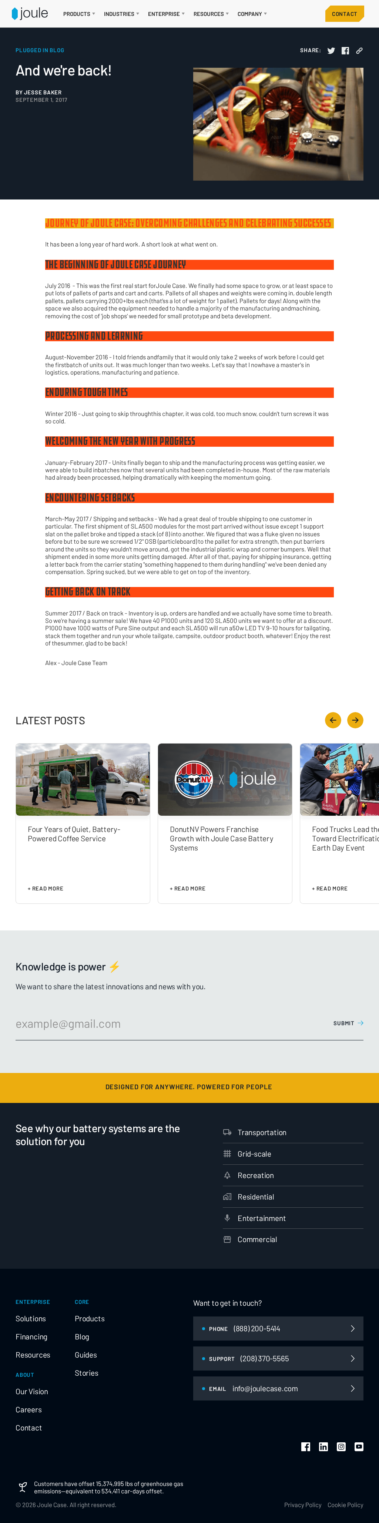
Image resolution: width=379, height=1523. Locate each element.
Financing (31, 1336)
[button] (79, 13)
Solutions (31, 1318)
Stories (86, 1372)
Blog (82, 1336)
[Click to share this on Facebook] (345, 51)
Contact (345, 13)
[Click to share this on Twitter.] (331, 51)
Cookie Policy (345, 1504)
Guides (86, 1354)
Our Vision (32, 1391)
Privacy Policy (303, 1504)
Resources (33, 1354)
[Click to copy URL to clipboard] (359, 51)
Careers (29, 1409)
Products (89, 1318)
